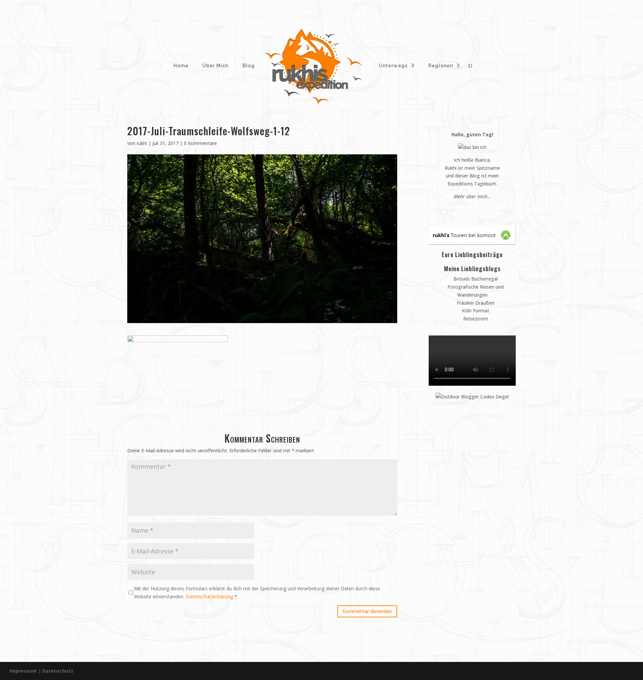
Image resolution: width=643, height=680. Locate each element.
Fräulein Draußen (474, 303)
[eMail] (456, 209)
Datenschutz (57, 671)
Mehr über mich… (472, 196)
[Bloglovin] (482, 209)
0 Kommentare (200, 143)
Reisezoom (475, 318)
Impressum (23, 671)
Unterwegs (392, 65)
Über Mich (214, 65)
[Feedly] (488, 209)
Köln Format (474, 310)
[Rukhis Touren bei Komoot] (472, 242)
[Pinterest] (463, 209)
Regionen (440, 65)
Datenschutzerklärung (209, 596)
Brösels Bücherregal (475, 279)
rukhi (142, 143)
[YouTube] (475, 209)
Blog (248, 65)
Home (180, 65)
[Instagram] (469, 209)
